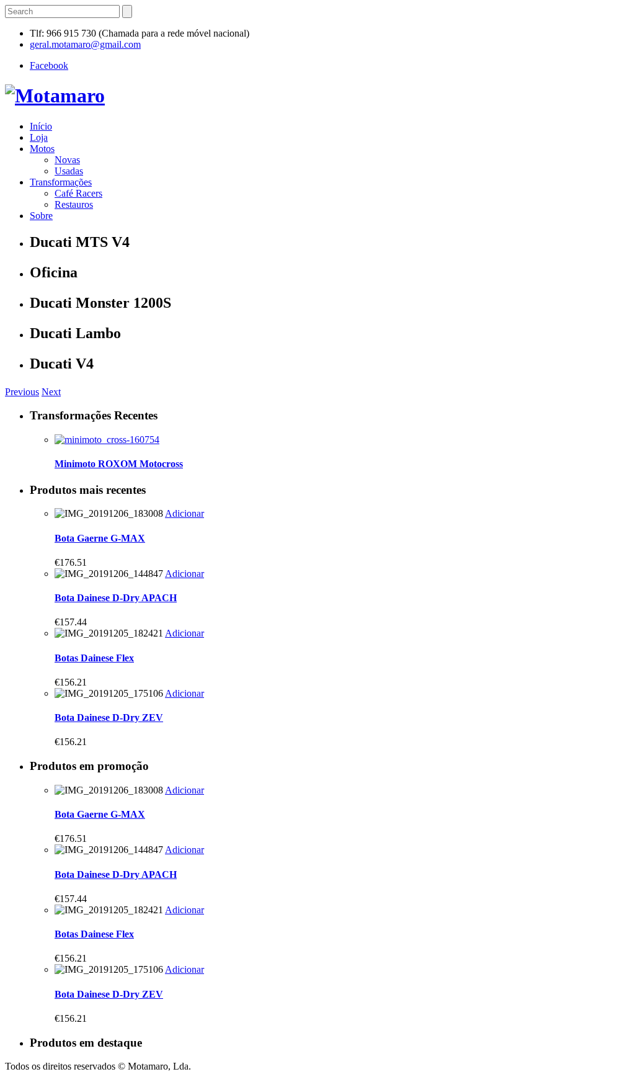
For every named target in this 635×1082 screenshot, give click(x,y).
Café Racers (78, 193)
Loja (39, 137)
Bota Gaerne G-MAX (100, 538)
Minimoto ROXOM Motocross (119, 463)
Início (41, 126)
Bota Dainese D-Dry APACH (116, 597)
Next (51, 392)
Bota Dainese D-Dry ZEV (109, 717)
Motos (42, 148)
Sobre (41, 215)
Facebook (49, 65)
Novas (67, 159)
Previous (22, 392)
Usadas (69, 171)
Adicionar (184, 513)
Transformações (61, 182)
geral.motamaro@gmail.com (85, 44)
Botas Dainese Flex (94, 658)
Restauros (74, 204)
